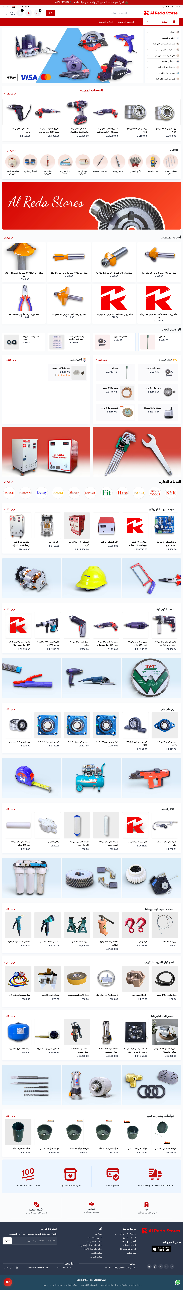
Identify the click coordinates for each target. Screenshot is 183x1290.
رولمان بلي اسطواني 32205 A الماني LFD (109, 130)
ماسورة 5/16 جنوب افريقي (75, 337)
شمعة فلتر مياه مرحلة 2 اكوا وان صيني (78, 843)
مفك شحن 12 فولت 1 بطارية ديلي (166, 130)
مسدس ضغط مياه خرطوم (19, 941)
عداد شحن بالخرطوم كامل (19, 995)
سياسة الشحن (96, 1256)
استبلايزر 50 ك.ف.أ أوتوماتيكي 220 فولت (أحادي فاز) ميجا (21, 543)
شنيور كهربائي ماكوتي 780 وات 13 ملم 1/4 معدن (165, 643)
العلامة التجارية (106, 22)
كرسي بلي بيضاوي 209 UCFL (167, 743)
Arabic (7, 6)
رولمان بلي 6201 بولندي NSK (20, 130)
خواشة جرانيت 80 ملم (79, 1148)
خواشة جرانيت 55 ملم (137, 1148)
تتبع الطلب (131, 1253)
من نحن (98, 1233)
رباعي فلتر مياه (52, 841)
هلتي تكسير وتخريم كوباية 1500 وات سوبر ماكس (19, 643)
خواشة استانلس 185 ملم (166, 1148)
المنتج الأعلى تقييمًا (128, 1249)
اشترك (7, 1240)
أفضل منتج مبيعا (129, 1241)
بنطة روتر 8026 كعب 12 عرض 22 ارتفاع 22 (69, 272)
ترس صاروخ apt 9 (30, 336)
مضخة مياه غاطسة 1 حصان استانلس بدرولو (77, 130)
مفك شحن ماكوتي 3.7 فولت (79, 643)
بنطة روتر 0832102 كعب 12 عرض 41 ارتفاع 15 (159, 316)
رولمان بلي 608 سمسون (19, 741)
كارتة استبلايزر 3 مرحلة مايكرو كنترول (167, 543)
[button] (70, 79)
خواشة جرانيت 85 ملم (49, 1148)
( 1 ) (55, 375)
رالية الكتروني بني (139, 995)
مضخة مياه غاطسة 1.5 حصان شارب (79, 1050)
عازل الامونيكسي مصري (78, 995)
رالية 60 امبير (53, 541)
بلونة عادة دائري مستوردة (19, 1048)
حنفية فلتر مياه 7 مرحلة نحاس (166, 843)
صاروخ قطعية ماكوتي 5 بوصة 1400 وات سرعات (107, 643)
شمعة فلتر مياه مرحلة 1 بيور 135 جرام (19, 843)
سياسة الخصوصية (94, 1241)
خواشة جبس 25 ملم (21, 1148)
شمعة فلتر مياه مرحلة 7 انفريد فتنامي (107, 843)
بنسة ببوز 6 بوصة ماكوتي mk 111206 (24, 314)
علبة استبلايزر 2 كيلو (109, 541)
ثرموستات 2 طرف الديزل (107, 995)
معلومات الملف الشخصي (125, 1233)
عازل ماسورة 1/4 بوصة (167, 995)
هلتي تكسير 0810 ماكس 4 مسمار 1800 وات (48, 643)
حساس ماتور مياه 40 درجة (48, 1048)
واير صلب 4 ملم (170, 941)
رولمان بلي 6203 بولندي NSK (49, 130)
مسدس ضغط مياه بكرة (49, 941)
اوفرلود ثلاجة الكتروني (50, 995)
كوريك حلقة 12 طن (80, 941)
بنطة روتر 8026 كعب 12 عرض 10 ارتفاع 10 (114, 314)
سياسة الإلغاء (96, 1253)
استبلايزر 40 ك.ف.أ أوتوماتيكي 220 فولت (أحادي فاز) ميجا (138, 543)
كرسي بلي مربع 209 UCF (48, 741)
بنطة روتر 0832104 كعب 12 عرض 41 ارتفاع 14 (24, 274)
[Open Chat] (8, 1282)
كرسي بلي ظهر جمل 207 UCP (136, 743)
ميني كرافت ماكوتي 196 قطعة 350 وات (136, 643)
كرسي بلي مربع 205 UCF (107, 741)
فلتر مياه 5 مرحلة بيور (138, 841)
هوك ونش (143, 941)
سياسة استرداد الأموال (92, 1249)
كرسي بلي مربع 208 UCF (78, 741)
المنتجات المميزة (129, 1237)
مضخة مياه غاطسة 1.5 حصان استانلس (108, 1050)
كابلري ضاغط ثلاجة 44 (167, 336)
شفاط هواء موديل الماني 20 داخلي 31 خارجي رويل (135, 1050)
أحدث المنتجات (129, 1245)
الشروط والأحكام (95, 1237)
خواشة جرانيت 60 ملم (108, 1148)
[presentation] (10, 55)
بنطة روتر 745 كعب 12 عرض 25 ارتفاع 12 (114, 272)
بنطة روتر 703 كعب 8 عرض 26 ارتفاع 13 (159, 272)
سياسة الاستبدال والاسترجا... (90, 1245)
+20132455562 (172, 6)
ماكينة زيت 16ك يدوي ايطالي (109, 943)
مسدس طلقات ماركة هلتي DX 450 (135, 130)
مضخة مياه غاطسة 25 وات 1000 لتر (122, 337)
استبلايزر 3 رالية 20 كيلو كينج (78, 543)
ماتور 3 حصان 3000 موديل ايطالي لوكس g (165, 1050)
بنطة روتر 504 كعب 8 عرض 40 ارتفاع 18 (69, 314)
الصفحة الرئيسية (126, 22)
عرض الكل (11, 93)
